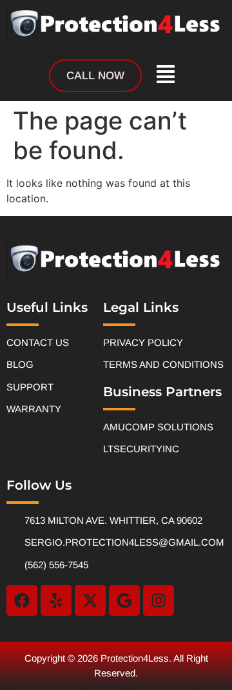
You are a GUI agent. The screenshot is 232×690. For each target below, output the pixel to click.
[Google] (124, 600)
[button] (165, 76)
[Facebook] (21, 600)
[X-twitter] (90, 600)
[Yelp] (56, 600)
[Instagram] (158, 600)
